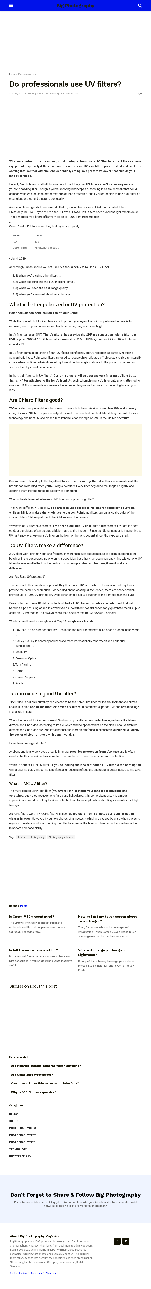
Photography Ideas (23, 1128)
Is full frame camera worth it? (33, 950)
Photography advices (61, 837)
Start (12, 1273)
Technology (18, 1149)
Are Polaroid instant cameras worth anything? (46, 1065)
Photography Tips (27, 74)
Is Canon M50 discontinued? (31, 916)
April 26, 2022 (16, 93)
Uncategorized (20, 1156)
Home (12, 74)
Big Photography (75, 5)
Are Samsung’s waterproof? (32, 1074)
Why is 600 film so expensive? (33, 1092)
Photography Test (22, 1135)
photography (37, 837)
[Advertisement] (75, 42)
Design (14, 1114)
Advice (22, 837)
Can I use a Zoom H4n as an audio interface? (45, 1083)
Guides (14, 1121)
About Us (51, 1273)
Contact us (36, 1273)
